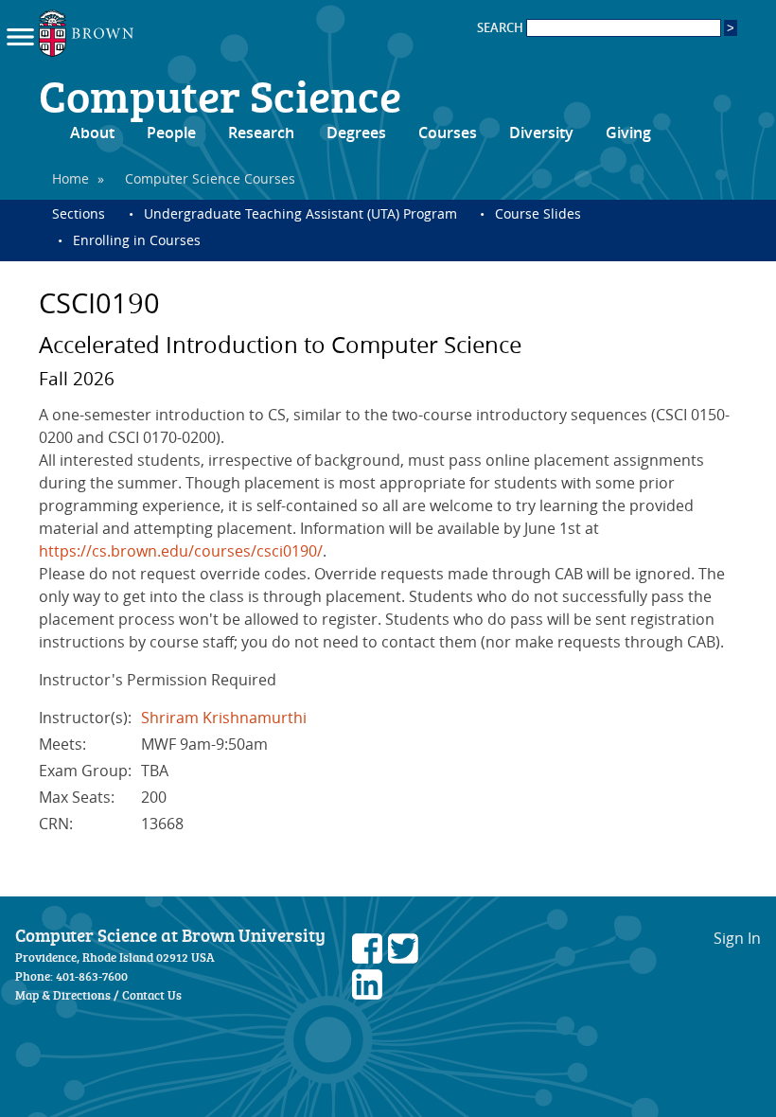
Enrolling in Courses (137, 240)
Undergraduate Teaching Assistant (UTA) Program (300, 213)
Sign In (737, 938)
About (92, 132)
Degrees (356, 132)
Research (261, 132)
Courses (447, 132)
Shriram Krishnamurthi (224, 717)
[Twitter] (403, 958)
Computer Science (220, 94)
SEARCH (501, 28)
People (171, 132)
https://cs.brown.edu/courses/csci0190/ (181, 551)
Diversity (541, 132)
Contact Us (152, 994)
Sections (78, 213)
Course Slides (538, 213)
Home (70, 178)
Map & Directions (63, 994)
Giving (628, 132)
